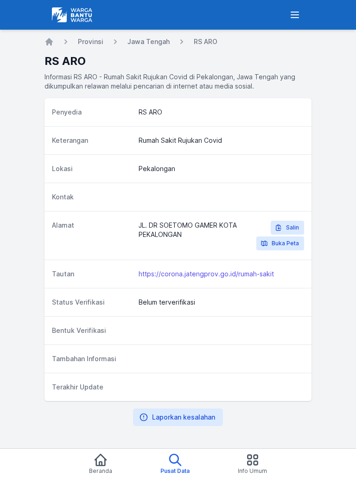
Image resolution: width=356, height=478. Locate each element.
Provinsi (90, 41)
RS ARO (205, 41)
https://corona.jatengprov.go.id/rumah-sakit (206, 274)
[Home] (49, 41)
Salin (292, 227)
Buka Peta (285, 243)
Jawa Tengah (148, 41)
